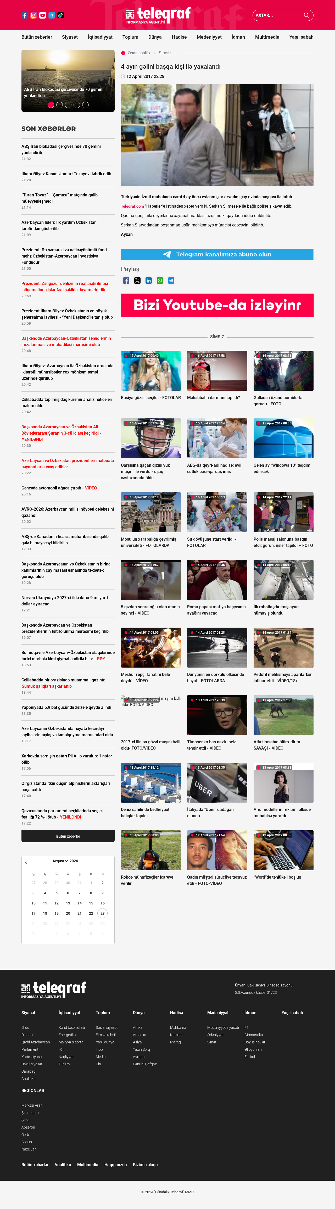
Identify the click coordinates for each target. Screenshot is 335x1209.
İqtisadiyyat (100, 37)
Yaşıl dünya (105, 1042)
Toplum (130, 37)
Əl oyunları (253, 1049)
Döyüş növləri (255, 1042)
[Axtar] (307, 15)
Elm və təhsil (106, 1035)
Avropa (139, 1057)
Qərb (25, 1134)
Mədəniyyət (209, 37)
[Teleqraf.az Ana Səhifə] (158, 15)
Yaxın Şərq (141, 1049)
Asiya (137, 1042)
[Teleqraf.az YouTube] (42, 15)
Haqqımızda (115, 1164)
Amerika (139, 1035)
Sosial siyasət (107, 1027)
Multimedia (267, 37)
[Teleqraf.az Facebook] (24, 15)
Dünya (155, 37)
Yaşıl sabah (301, 37)
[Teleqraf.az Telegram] (51, 15)
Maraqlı (176, 1042)
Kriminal (176, 1035)
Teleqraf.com (132, 206)
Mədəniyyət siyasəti (223, 1027)
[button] (51, 105)
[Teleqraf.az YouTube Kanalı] (217, 305)
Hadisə (179, 37)
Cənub (26, 1142)
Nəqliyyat (66, 1057)
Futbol (249, 1057)
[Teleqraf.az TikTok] (60, 15)
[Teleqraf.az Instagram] (33, 15)
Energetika (67, 1035)
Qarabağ (28, 1071)
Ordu (25, 1027)
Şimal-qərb (30, 1113)
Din (98, 1064)
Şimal (25, 1120)
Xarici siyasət (32, 1057)
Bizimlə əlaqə (145, 1164)
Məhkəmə (178, 1027)
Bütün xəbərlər (36, 37)
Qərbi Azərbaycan (35, 1042)
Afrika (138, 1027)
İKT (61, 1049)
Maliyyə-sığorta (71, 1042)
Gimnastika (253, 1035)
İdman (238, 37)
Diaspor (27, 1035)
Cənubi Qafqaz (145, 1064)
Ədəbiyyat (215, 1035)
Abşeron (28, 1127)
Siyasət (70, 37)
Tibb (99, 1049)
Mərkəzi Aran (32, 1105)
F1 (246, 1027)
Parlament (29, 1049)
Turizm (64, 1064)
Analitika (28, 1079)
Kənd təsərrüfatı (72, 1027)
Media (101, 1057)
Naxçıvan (29, 1149)
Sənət (211, 1042)
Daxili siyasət (31, 1064)
